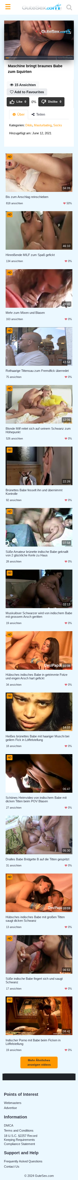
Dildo (28, 125)
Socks (57, 125)
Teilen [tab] (40, 114)
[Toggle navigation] (8, 7)
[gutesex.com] (39, 7)
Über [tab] (20, 114)
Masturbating (43, 125)
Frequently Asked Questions (23, 1161)
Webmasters (12, 1103)
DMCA (8, 1125)
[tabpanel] (39, 130)
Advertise (10, 1108)
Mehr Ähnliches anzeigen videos (39, 1062)
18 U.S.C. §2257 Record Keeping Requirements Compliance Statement (20, 1140)
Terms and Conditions (18, 1130)
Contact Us (11, 1166)
